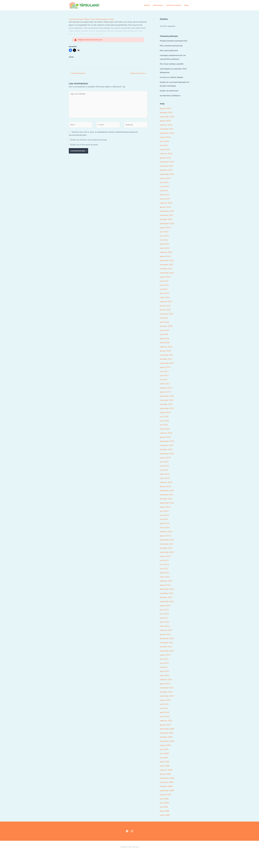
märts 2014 (165, 527)
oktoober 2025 (166, 112)
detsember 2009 (167, 729)
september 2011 (167, 651)
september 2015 (167, 453)
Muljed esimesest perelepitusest (173, 41)
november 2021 (166, 264)
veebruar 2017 (166, 388)
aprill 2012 (164, 622)
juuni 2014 (164, 515)
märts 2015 (165, 478)
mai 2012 (164, 618)
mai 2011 (164, 667)
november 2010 (166, 688)
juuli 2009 (164, 749)
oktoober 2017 (166, 359)
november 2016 (166, 400)
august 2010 (165, 700)
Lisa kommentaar (76, 19)
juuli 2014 (164, 511)
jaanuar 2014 (165, 536)
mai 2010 (164, 708)
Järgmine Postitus (138, 73)
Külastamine (158, 5)
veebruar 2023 (166, 203)
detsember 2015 (167, 441)
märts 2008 (165, 815)
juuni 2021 (164, 285)
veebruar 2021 (166, 301)
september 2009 (167, 741)
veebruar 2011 (166, 679)
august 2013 (165, 556)
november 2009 (166, 733)
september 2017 (167, 363)
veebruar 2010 (166, 720)
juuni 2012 (164, 614)
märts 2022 (165, 248)
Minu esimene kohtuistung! (171, 45)
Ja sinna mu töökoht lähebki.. (171, 77)
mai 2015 (164, 470)
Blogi (186, 5)
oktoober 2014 (166, 499)
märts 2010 (165, 716)
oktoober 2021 (166, 268)
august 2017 (165, 367)
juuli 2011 (164, 659)
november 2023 (166, 166)
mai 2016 (164, 425)
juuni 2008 (164, 803)
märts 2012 (165, 626)
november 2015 (166, 445)
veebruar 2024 (166, 153)
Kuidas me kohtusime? (169, 90)
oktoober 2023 (166, 170)
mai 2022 (164, 240)
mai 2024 (164, 145)
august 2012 (165, 605)
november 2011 (166, 642)
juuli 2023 (164, 182)
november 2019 (166, 314)
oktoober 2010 (166, 692)
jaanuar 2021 (165, 305)
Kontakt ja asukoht (173, 5)
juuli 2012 (164, 610)
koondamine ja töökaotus (170, 95)
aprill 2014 (164, 523)
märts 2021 (165, 297)
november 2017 (166, 355)
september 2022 (167, 223)
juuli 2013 (164, 560)
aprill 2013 (164, 572)
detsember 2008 (167, 778)
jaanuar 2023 (165, 207)
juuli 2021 (164, 281)
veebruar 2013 (166, 581)
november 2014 (166, 494)
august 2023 (165, 178)
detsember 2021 (167, 260)
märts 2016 (165, 429)
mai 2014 (164, 519)
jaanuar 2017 (165, 392)
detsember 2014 (167, 490)
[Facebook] (127, 831)
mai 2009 (164, 757)
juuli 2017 (164, 371)
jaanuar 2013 (165, 585)
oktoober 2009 (166, 737)
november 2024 (166, 129)
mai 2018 (164, 334)
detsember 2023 (167, 162)
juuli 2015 (164, 462)
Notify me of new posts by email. (84, 144)
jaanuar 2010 (165, 725)
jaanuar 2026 (165, 108)
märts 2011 (165, 675)
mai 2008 (164, 807)
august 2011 (165, 655)
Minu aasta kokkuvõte (169, 50)
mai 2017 (164, 379)
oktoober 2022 (166, 219)
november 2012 (166, 593)
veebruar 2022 (166, 252)
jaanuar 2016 (165, 437)
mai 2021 (164, 289)
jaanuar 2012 (165, 634)
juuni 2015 (164, 466)
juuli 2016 (164, 416)
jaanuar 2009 (165, 774)
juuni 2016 (164, 420)
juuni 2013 (164, 564)
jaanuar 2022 (165, 256)
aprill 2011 (164, 671)
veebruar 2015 (166, 482)
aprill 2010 (164, 712)
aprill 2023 (164, 194)
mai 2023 (164, 190)
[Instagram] (132, 831)
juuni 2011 (164, 663)
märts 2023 (165, 199)
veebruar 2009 (166, 770)
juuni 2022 (164, 236)
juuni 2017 (164, 375)
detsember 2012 (167, 589)
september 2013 (167, 552)
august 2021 (165, 277)
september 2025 (167, 116)
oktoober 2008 (166, 786)
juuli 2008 (164, 799)
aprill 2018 (164, 338)
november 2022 (166, 215)
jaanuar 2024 (165, 158)
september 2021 (167, 273)
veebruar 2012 (166, 630)
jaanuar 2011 (165, 683)
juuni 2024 (164, 141)
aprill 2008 (164, 811)
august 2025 (165, 121)
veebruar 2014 (166, 531)
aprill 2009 (164, 761)
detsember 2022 (167, 211)
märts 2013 (165, 577)
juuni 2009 (164, 753)
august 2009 (165, 745)
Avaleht (147, 5)
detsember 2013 (167, 540)
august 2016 (165, 412)
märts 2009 (165, 766)
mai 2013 (164, 568)
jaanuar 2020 (165, 310)
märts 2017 (165, 383)
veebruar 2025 (166, 125)
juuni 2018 (164, 330)
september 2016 (167, 408)
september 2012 (167, 601)
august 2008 (165, 794)
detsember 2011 (167, 638)
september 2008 (167, 790)
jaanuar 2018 (165, 351)
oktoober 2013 (166, 548)
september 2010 (167, 696)
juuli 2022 (164, 231)
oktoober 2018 (166, 326)
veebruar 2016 (166, 433)
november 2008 (166, 782)
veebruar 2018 (166, 347)
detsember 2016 (167, 396)
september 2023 (167, 174)
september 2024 (167, 133)
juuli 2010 (164, 704)
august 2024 (165, 137)
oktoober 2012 (166, 597)
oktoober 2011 (166, 646)
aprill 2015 (164, 474)
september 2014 (167, 503)
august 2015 (165, 457)
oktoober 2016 (166, 404)
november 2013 (166, 544)
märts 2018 (165, 342)
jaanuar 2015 (165, 486)
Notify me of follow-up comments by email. (89, 140)
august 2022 (165, 227)
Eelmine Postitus (77, 73)
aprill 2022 (164, 244)
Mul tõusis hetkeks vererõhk (171, 64)
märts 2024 (165, 149)
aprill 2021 (164, 293)
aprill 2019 (164, 322)
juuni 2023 (164, 186)
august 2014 (165, 507)
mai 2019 (164, 318)
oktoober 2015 (166, 449)
